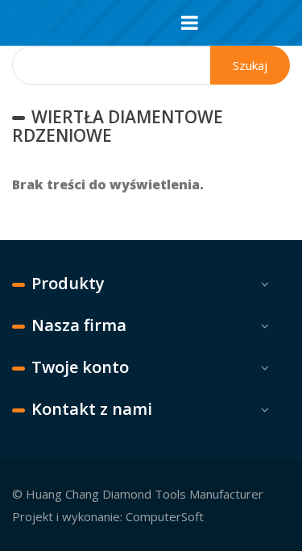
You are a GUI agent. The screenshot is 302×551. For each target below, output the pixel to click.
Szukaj (250, 65)
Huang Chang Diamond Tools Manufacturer (144, 494)
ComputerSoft (165, 516)
